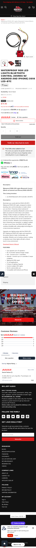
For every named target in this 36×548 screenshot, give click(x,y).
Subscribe (18, 439)
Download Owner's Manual (11, 244)
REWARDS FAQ (6, 463)
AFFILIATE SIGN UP (7, 480)
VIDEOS (4, 466)
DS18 (4, 97)
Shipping (5, 282)
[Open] (4, 543)
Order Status (5, 502)
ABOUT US (5, 473)
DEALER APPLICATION (8, 451)
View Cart (4, 507)
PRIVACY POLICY (7, 487)
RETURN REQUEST (7, 461)
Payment (5, 277)
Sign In (4, 499)
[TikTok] (18, 416)
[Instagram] (8, 416)
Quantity (3, 127)
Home (3, 19)
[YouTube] (13, 416)
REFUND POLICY (7, 490)
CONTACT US (6, 475)
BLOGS (4, 449)
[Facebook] (3, 416)
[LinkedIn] (27, 416)
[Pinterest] (22, 416)
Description (6, 184)
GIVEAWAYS (5, 456)
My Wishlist (5, 504)
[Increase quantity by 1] (17, 131)
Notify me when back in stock (18, 143)
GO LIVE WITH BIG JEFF (9, 459)
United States (17, 516)
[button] (4, 63)
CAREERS (5, 478)
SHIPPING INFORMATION (9, 492)
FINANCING (5, 454)
